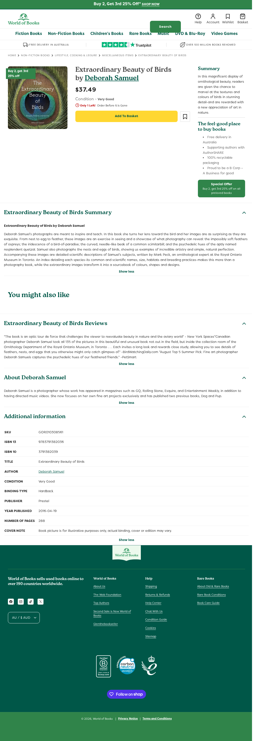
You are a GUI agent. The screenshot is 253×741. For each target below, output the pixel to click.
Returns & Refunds (157, 594)
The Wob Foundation (107, 594)
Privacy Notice (128, 718)
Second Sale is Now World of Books (112, 613)
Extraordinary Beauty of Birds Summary (58, 213)
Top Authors (101, 602)
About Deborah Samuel (35, 378)
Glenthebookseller (105, 623)
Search (165, 26)
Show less (126, 271)
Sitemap (150, 636)
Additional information (34, 417)
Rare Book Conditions (211, 594)
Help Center (153, 602)
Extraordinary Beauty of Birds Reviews (55, 324)
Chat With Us (154, 611)
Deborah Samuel (112, 79)
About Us (99, 586)
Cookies (150, 627)
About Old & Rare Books (213, 586)
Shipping (151, 586)
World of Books (103, 718)
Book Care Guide (208, 602)
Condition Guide (156, 619)
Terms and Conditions (157, 718)
